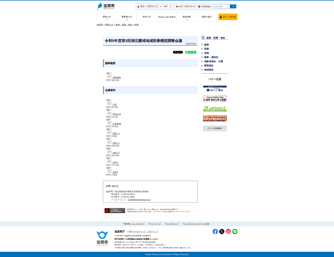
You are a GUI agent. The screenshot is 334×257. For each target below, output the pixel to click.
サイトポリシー (172, 224)
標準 (166, 6)
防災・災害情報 (229, 17)
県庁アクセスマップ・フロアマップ (143, 231)
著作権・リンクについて (134, 224)
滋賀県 (100, 25)
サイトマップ (155, 224)
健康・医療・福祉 (124, 25)
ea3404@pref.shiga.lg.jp (139, 200)
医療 (137, 25)
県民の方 (109, 25)
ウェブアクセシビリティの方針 (197, 224)
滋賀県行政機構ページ (145, 239)
